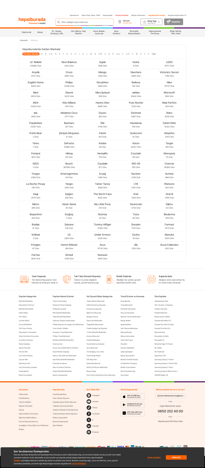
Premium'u (34, 23)
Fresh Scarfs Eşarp (60, 301)
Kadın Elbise (23, 313)
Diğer (154, 54)
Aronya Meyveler (93, 336)
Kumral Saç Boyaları (94, 309)
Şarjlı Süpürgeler (127, 352)
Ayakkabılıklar (126, 324)
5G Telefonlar (159, 352)
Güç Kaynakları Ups (128, 371)
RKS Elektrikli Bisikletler (61, 313)
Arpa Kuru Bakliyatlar (94, 321)
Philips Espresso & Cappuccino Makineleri (68, 324)
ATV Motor (23, 317)
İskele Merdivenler (93, 363)
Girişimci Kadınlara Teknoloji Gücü (65, 410)
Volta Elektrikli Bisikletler (62, 317)
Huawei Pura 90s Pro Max (164, 324)
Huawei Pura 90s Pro (162, 328)
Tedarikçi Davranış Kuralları (63, 406)
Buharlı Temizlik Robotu (129, 359)
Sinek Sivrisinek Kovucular (29, 336)
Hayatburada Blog (59, 394)
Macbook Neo (160, 332)
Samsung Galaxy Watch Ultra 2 (166, 371)
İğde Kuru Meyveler (94, 313)
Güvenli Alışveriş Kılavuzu (28, 421)
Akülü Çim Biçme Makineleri (97, 367)
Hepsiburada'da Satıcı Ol (177, 15)
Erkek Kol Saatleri (25, 375)
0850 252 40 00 (170, 411)
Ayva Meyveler (92, 348)
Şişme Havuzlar (25, 348)
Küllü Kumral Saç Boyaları (96, 305)
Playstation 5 (159, 340)
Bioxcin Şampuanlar (60, 375)
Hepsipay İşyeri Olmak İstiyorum (64, 402)
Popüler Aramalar (161, 309)
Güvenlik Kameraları (128, 309)
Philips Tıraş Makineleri (61, 336)
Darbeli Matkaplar (93, 340)
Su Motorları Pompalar (129, 363)
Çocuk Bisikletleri (25, 324)
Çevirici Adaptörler (127, 348)
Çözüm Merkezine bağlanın (170, 395)
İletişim (21, 429)
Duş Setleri (125, 375)
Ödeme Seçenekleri (60, 418)
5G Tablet (158, 348)
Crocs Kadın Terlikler (60, 328)
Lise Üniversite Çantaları (28, 367)
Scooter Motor (24, 321)
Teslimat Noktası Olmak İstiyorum (65, 414)
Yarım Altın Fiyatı (127, 340)
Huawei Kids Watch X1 (163, 321)
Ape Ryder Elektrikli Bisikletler (64, 359)
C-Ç (50, 54)
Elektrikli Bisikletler (26, 301)
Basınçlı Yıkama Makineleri (131, 317)
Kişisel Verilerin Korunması (28, 414)
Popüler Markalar (161, 313)
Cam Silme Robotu (25, 356)
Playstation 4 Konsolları (27, 332)
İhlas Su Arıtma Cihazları (62, 367)
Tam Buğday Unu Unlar (95, 352)
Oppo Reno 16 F (160, 356)
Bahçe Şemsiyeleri (127, 356)
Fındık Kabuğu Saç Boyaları (97, 328)
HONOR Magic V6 (161, 375)
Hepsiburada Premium (156, 15)
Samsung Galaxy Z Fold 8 (164, 359)
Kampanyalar (108, 15)
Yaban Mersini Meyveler (95, 301)
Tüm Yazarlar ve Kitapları (164, 305)
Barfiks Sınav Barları (128, 367)
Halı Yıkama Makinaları (129, 328)
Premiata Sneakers (60, 363)
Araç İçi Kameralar (127, 313)
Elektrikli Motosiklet (26, 309)
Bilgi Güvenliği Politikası (27, 418)
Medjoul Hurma (92, 317)
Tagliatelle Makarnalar (95, 324)
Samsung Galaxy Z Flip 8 (164, 367)
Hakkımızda (23, 394)
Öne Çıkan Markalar (31, 54)
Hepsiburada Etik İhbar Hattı (170, 421)
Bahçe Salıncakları (128, 336)
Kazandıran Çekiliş (161, 336)
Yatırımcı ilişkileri (25, 402)
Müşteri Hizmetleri (138, 15)
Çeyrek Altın (23, 359)
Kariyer (21, 410)
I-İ (75, 54)
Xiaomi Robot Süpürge (61, 352)
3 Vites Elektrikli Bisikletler (96, 332)
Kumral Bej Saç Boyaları (95, 344)
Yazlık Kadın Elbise (93, 356)
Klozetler (124, 344)
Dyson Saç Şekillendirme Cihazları (65, 348)
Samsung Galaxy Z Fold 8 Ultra (166, 363)
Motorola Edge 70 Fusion (164, 344)
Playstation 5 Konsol (26, 305)
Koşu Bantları (125, 301)
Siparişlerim (74, 15)
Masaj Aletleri (126, 321)
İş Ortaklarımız (24, 398)
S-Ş (117, 54)
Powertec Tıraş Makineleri (62, 332)
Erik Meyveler (92, 359)
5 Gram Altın (23, 352)
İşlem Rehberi (58, 425)
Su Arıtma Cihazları (26, 340)
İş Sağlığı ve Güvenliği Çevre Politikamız (34, 425)
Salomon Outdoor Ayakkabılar (64, 321)
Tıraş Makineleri (126, 305)
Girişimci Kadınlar (122, 15)
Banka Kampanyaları (60, 421)
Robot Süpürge (24, 344)
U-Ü (127, 54)
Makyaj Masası (126, 332)
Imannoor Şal (57, 344)
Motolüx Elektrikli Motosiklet (63, 340)
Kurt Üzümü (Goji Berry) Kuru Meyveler (101, 375)
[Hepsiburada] (32, 19)
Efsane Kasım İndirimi (162, 317)
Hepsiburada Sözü (161, 301)
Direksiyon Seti (24, 363)
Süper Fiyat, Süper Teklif (91, 15)
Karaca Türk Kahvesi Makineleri (64, 356)
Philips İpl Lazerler (59, 309)
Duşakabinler (24, 371)
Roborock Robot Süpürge (62, 305)
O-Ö (100, 54)
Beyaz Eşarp (91, 371)
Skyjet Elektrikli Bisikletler (62, 371)
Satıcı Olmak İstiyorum (61, 398)
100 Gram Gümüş (25, 328)
